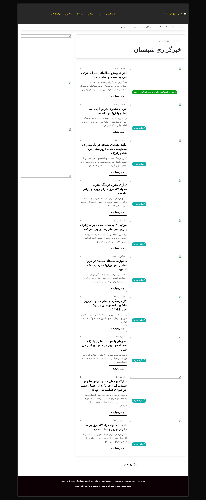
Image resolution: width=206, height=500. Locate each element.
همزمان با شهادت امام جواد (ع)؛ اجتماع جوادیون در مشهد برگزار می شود (104, 345)
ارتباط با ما (55, 14)
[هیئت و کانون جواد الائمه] (175, 14)
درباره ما (68, 14)
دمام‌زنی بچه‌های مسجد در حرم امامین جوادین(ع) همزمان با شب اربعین (106, 265)
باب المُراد (148, 27)
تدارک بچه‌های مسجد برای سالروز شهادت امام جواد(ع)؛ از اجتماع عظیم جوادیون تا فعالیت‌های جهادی (104, 385)
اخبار (99, 14)
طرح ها (80, 14)
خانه (178, 41)
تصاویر (90, 14)
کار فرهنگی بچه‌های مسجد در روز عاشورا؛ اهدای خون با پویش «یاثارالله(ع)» (105, 305)
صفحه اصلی (111, 14)
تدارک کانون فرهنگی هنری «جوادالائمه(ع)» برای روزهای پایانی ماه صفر (104, 189)
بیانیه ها (159, 27)
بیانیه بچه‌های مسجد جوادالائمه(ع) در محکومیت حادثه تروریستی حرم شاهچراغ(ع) (104, 149)
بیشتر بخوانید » (117, 96)
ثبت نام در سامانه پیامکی (131, 27)
